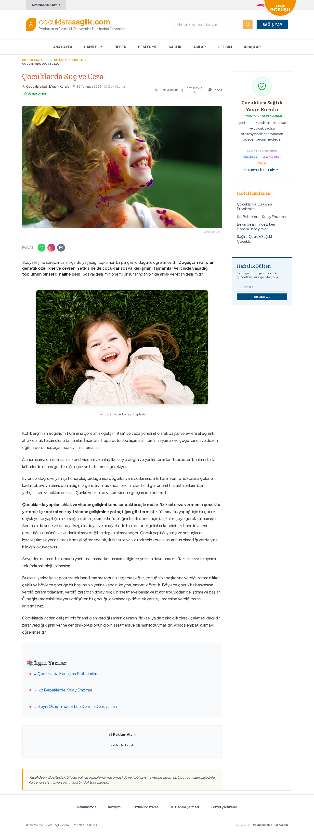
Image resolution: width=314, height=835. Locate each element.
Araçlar (252, 47)
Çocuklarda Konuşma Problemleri (254, 206)
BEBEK (120, 47)
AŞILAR (199, 47)
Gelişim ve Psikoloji (68, 60)
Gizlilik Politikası (145, 807)
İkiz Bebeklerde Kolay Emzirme (261, 216)
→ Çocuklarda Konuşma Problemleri (65, 673)
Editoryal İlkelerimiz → (262, 170)
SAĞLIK (175, 47)
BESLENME (147, 47)
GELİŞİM (225, 47)
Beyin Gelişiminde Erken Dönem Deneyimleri (256, 226)
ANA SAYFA (62, 47)
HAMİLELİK (93, 47)
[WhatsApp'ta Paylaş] (41, 248)
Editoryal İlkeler (224, 807)
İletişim (114, 807)
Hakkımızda (87, 807)
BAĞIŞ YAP (272, 24)
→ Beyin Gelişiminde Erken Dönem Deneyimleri (75, 706)
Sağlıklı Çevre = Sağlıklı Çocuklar (255, 238)
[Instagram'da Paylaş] (51, 248)
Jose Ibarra (122, 414)
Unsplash (138, 414)
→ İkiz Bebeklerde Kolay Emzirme (62, 689)
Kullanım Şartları (185, 807)
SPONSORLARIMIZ (46, 5)
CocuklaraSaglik (35, 60)
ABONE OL (262, 297)
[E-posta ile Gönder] (61, 248)
